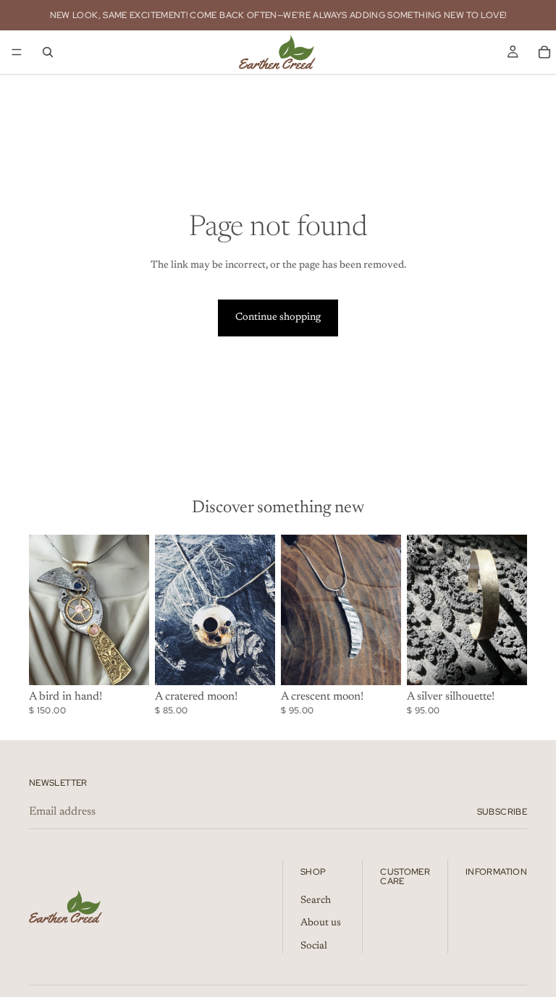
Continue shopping (278, 318)
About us (320, 924)
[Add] (127, 663)
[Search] (48, 52)
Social (313, 946)
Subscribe (502, 812)
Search (315, 901)
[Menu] (16, 52)
